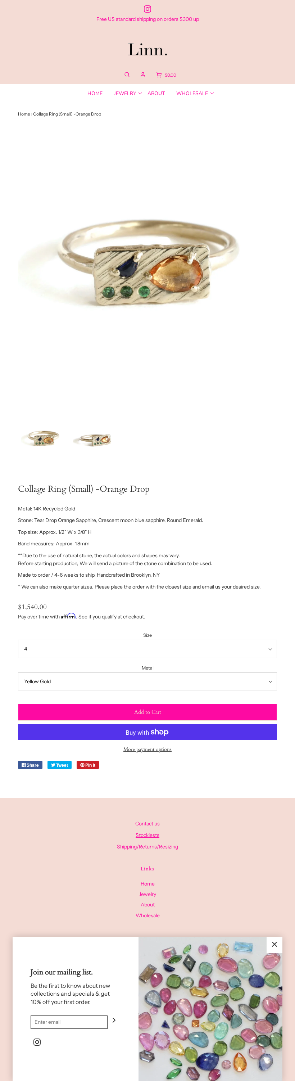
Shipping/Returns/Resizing (147, 846)
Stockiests (147, 835)
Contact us (147, 823)
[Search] (127, 74)
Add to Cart (147, 712)
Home (95, 93)
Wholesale (148, 915)
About (156, 93)
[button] (43, 436)
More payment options (147, 749)
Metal (148, 668)
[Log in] (143, 74)
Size (147, 635)
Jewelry (147, 894)
